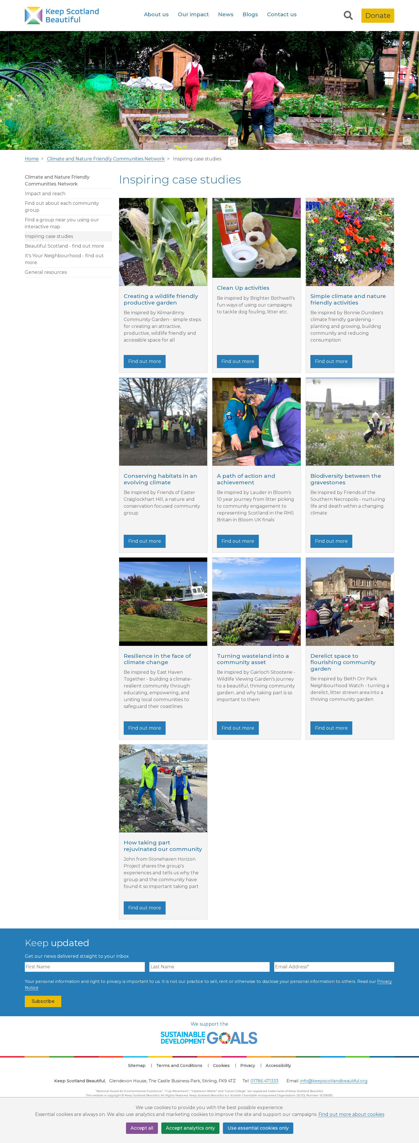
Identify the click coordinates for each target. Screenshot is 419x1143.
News (225, 14)
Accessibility (278, 1065)
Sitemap (137, 1065)
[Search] (348, 16)
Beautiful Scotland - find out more (64, 246)
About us (156, 14)
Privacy (247, 1065)
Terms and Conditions (179, 1065)
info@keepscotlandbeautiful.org (333, 1080)
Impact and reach (45, 193)
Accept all (142, 1128)
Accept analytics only (190, 1128)
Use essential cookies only (258, 1128)
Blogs (250, 14)
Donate (377, 15)
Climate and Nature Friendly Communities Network (106, 159)
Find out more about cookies (351, 1114)
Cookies (221, 1065)
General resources (46, 272)
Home (32, 159)
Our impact (193, 14)
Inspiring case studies (49, 236)
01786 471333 (264, 1080)
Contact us (282, 14)
